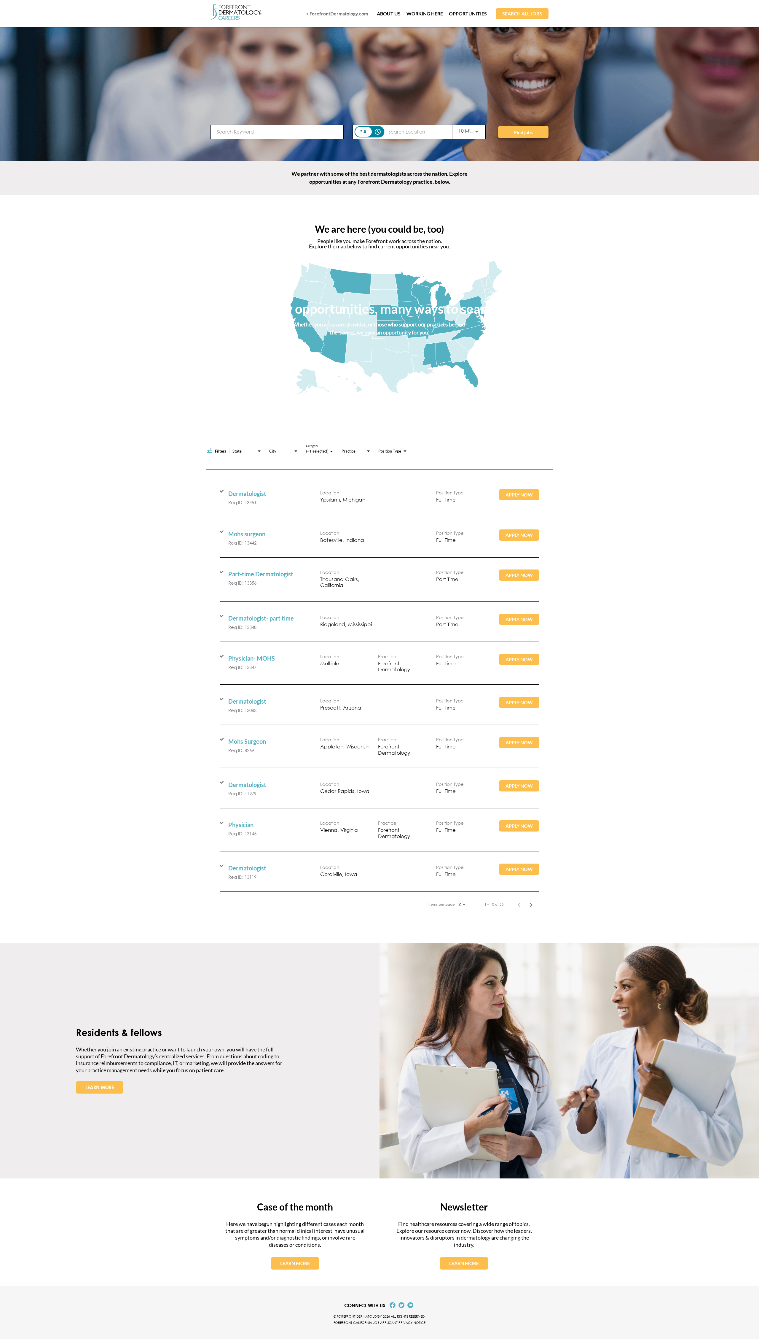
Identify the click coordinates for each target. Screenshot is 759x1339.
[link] (379, 497)
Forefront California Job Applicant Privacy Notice (379, 1322)
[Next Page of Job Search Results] (531, 904)
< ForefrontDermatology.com (337, 13)
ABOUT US (389, 13)
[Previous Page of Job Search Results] (519, 904)
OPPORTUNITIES (468, 13)
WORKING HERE (424, 13)
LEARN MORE (99, 1087)
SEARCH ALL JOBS (522, 13)
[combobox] (277, 132)
